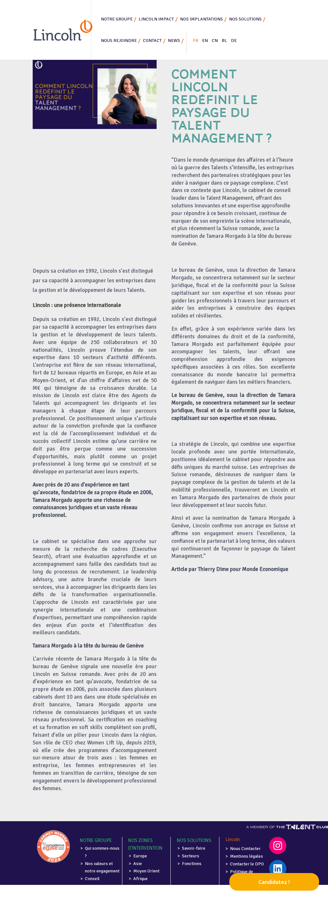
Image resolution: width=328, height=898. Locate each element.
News (174, 40)
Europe (140, 856)
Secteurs (190, 856)
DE (234, 40)
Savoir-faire (193, 848)
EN (205, 40)
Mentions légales (246, 856)
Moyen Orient (146, 871)
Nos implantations (201, 19)
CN (215, 40)
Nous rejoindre (119, 40)
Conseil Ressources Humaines (96, 886)
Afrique (140, 878)
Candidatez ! (274, 882)
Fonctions (191, 863)
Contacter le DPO (247, 864)
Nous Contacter (245, 848)
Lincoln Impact (156, 19)
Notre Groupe (117, 19)
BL (224, 40)
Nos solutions (245, 19)
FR (195, 40)
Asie (137, 863)
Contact (152, 40)
